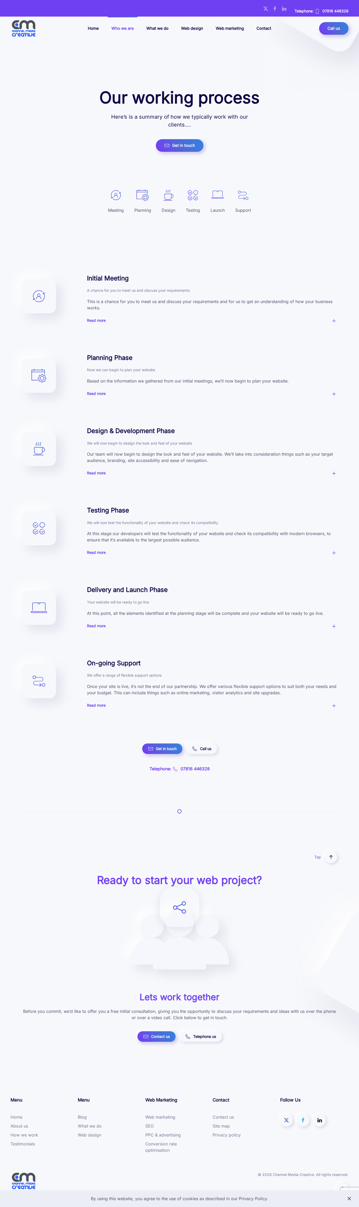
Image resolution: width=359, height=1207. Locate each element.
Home (93, 28)
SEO (149, 1126)
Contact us (160, 1036)
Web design (192, 28)
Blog (82, 1117)
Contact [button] (264, 28)
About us (19, 1126)
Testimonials (23, 1143)
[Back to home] (24, 28)
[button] (212, 323)
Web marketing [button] (230, 28)
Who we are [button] (122, 28)
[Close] (349, 1198)
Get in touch (183, 145)
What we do (157, 28)
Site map (221, 1126)
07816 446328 (335, 11)
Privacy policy (227, 1135)
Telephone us (204, 1036)
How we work (24, 1135)
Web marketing (160, 1117)
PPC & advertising (163, 1135)
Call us (333, 28)
